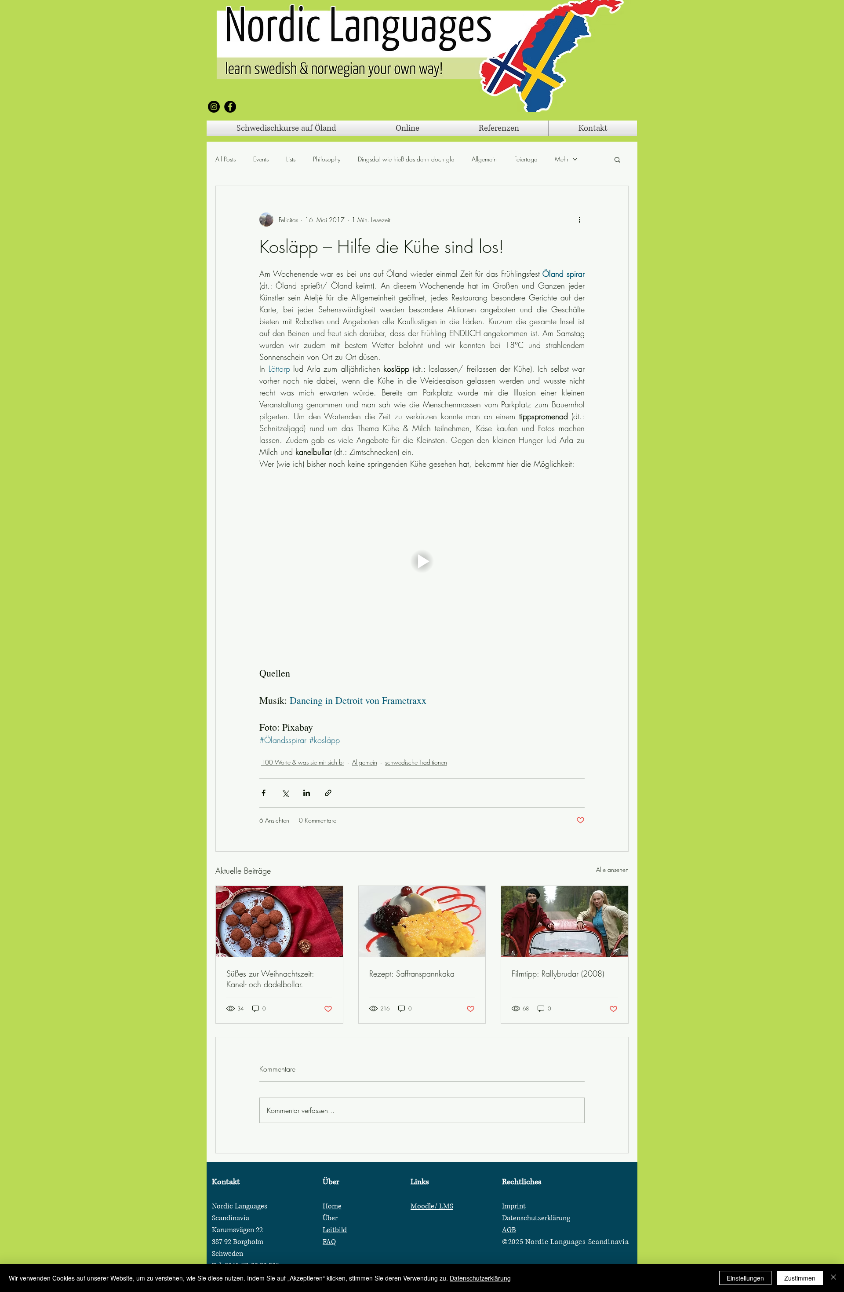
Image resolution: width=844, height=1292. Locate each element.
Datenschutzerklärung (480, 1278)
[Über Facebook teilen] (263, 793)
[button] (617, 159)
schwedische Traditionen (416, 762)
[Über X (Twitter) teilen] (285, 793)
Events (261, 159)
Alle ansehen (612, 869)
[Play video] (422, 561)
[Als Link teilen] (328, 793)
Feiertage (525, 159)
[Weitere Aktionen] (579, 219)
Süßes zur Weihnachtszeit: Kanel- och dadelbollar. (270, 978)
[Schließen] (833, 1278)
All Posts (225, 159)
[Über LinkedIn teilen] (306, 793)
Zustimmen (799, 1278)
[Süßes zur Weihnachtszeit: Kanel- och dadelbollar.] (279, 921)
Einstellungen (745, 1278)
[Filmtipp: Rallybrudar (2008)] (564, 921)
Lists (290, 159)
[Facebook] (230, 107)
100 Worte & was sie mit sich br (302, 762)
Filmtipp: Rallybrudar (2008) (558, 973)
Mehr (561, 159)
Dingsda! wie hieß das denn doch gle (406, 159)
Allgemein (484, 159)
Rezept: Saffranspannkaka (412, 973)
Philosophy (326, 159)
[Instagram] (214, 107)
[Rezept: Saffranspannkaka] (422, 921)
